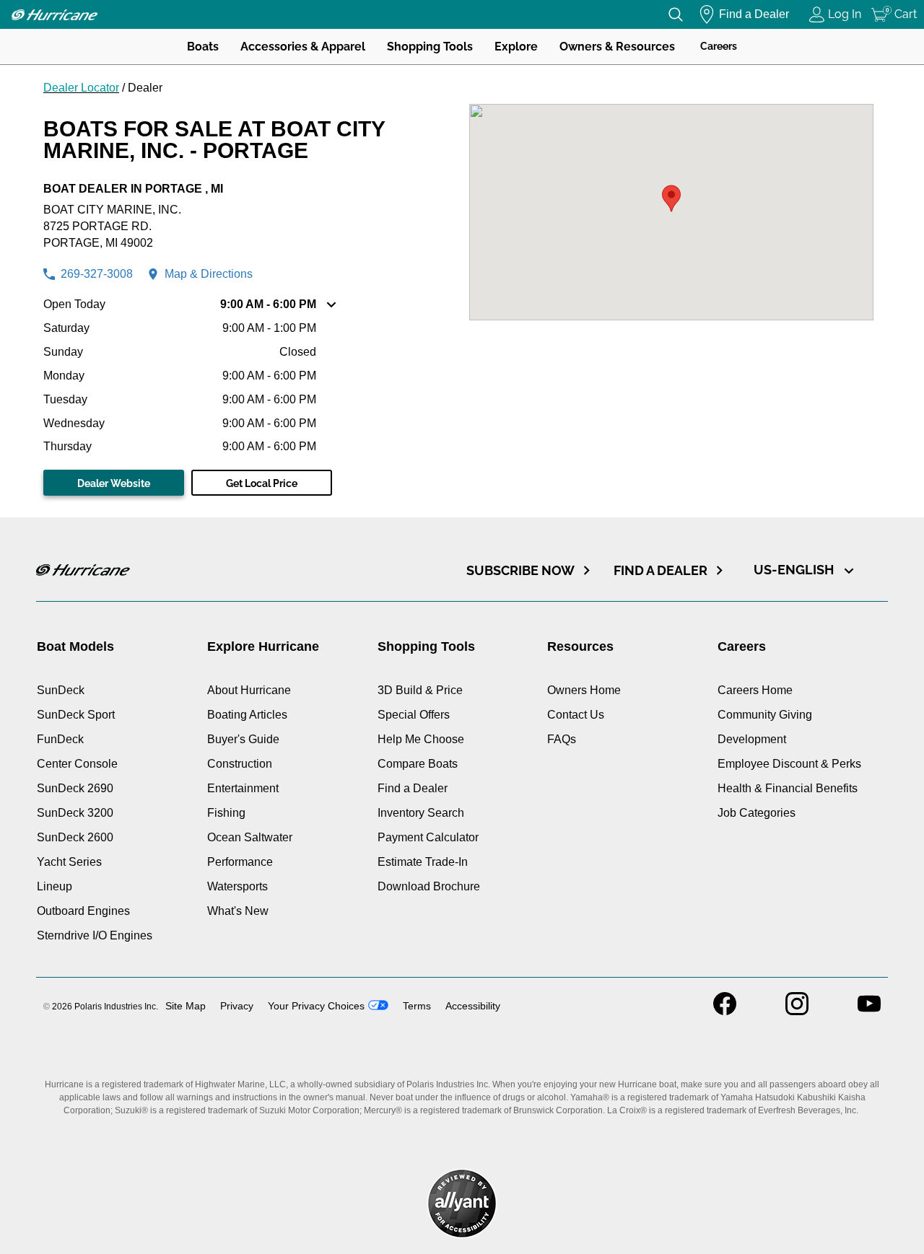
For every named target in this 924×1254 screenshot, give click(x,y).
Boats (203, 46)
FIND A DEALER (660, 570)
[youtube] (869, 1011)
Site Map (185, 1006)
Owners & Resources (617, 46)
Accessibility (472, 1006)
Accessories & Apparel (302, 46)
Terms (417, 1006)
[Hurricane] (54, 14)
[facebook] (724, 1011)
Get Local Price (261, 483)
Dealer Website (113, 483)
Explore (516, 46)
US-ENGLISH (795, 569)
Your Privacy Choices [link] (316, 1006)
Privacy (236, 1006)
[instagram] (796, 1011)
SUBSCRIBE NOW (520, 570)
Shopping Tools (430, 46)
